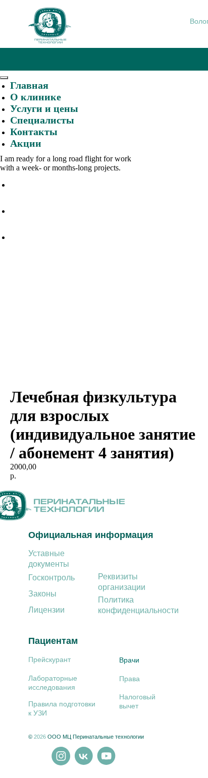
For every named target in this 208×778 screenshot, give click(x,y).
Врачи (129, 660)
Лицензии (46, 610)
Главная (29, 85)
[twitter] (17, 211)
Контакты (34, 131)
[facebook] (17, 185)
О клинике (35, 96)
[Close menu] (4, 77)
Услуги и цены (44, 108)
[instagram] (17, 237)
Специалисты (42, 120)
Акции (25, 143)
